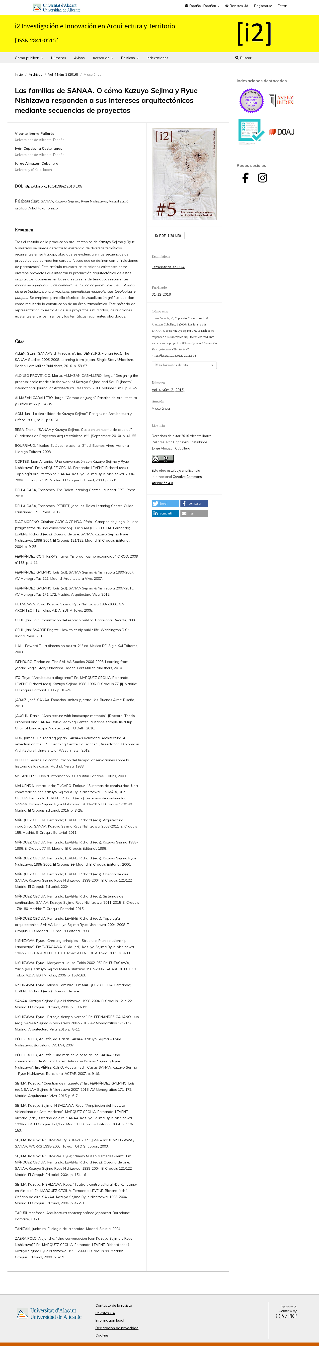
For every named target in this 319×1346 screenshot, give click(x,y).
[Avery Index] (281, 112)
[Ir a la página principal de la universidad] (57, 8)
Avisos (79, 58)
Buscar (245, 58)
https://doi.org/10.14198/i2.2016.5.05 (53, 186)
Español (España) (203, 6)
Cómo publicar (27, 58)
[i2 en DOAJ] (281, 143)
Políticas (128, 58)
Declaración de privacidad (117, 1328)
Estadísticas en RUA (168, 267)
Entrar (282, 6)
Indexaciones (157, 58)
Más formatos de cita (171, 365)
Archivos (35, 74)
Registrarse (263, 6)
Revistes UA (238, 6)
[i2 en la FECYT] (252, 143)
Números (58, 58)
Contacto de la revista (113, 1305)
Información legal (109, 1320)
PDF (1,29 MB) (170, 236)
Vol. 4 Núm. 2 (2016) (63, 74)
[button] (165, 503)
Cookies (102, 1335)
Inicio (19, 74)
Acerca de (101, 58)
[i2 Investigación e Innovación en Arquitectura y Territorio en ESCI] (252, 112)
